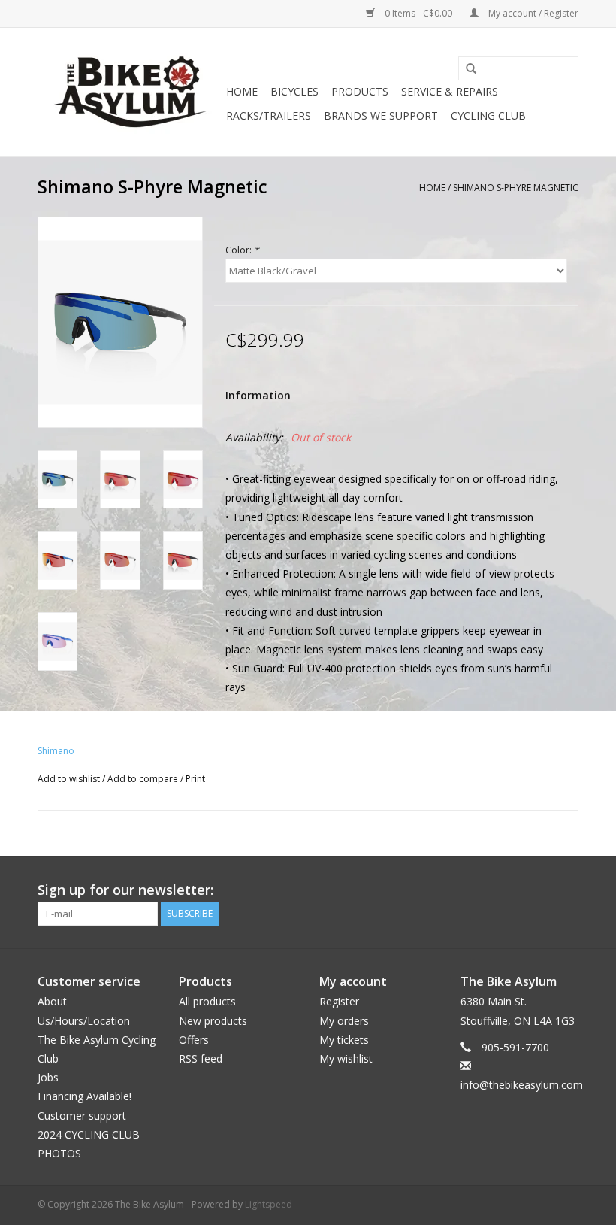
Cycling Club (488, 115)
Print (195, 778)
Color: (242, 250)
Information (258, 395)
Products (359, 91)
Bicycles (294, 91)
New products (213, 1021)
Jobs (48, 1077)
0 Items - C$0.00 (418, 13)
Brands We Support (381, 115)
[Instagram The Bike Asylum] (566, 890)
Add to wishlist (69, 778)
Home (242, 91)
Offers (194, 1039)
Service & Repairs (449, 91)
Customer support (82, 1115)
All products (207, 1001)
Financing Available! (84, 1096)
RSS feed (200, 1058)
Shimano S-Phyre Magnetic (515, 187)
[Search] (465, 69)
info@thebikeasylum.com (521, 1085)
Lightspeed (268, 1204)
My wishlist (346, 1058)
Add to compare (143, 778)
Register (339, 1001)
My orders (344, 1021)
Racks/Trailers (268, 115)
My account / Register (532, 13)
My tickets (344, 1039)
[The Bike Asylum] (130, 92)
